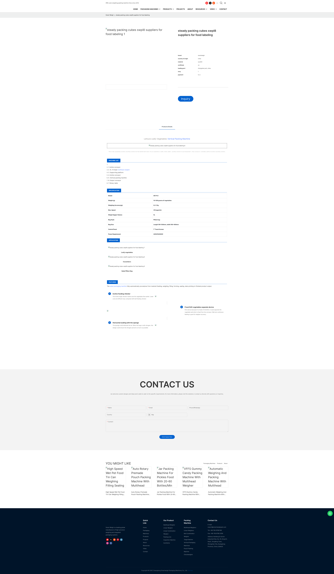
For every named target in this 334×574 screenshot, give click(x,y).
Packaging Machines (209, 463)
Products (219, 463)
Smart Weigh (110, 15)
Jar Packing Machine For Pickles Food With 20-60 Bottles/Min (166, 493)
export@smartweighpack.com (217, 527)
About (225, 463)
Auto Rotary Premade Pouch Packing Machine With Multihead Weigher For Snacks (140, 493)
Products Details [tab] (167, 126)
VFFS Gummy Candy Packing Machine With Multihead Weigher (190, 493)
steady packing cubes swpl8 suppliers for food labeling (133, 15)
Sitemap (190, 570)
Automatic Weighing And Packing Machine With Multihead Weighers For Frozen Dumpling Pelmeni (217, 493)
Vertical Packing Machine (179, 139)
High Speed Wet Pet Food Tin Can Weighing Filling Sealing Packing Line (115, 493)
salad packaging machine (118, 286)
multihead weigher (124, 170)
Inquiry (185, 98)
